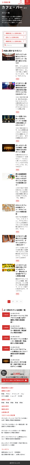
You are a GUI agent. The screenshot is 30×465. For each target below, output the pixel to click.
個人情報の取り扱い (8, 454)
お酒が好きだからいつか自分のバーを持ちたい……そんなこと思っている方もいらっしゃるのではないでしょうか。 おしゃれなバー (22, 160)
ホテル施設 (5, 396)
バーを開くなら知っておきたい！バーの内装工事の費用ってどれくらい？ (21, 120)
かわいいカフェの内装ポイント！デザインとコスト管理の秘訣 (21, 209)
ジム (22, 394)
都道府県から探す (8, 388)
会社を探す (5, 406)
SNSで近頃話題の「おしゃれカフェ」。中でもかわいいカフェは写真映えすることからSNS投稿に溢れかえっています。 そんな (22, 222)
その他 (20, 396)
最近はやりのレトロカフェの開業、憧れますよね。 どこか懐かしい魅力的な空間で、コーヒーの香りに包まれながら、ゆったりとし (22, 285)
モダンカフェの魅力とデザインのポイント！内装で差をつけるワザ (21, 58)
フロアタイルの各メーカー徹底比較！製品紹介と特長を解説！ (18, 330)
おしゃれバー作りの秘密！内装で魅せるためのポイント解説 (21, 148)
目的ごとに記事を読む (12, 37)
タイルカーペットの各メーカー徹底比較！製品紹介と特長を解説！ (19, 341)
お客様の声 (5, 412)
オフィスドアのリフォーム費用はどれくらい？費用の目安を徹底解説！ (19, 352)
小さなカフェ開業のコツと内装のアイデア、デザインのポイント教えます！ (21, 240)
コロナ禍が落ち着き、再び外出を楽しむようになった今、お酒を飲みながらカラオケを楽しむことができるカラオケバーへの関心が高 (22, 103)
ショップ (13, 396)
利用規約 (17, 452)
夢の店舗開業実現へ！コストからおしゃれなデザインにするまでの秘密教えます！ (21, 179)
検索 (25, 45)
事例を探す (5, 409)
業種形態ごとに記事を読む (14, 33)
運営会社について (7, 452)
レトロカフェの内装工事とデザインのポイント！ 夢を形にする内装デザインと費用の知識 (21, 270)
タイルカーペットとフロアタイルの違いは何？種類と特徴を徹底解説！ (19, 318)
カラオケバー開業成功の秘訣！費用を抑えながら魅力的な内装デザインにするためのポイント (21, 88)
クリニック (15, 394)
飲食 (17, 79)
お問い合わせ (20, 454)
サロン (8, 394)
